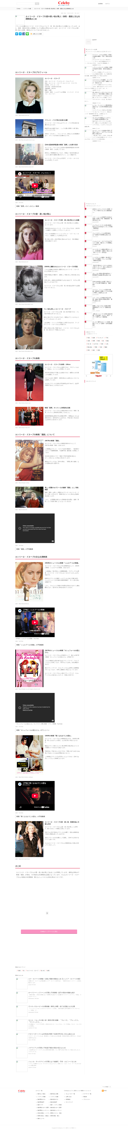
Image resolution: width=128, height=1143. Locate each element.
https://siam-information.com (26, 304)
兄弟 (101, 373)
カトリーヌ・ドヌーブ (32, 970)
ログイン (107, 3)
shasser (94, 129)
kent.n (29, 1039)
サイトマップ (69, 1102)
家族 (107, 367)
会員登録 (100, 3)
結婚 (94, 364)
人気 (107, 370)
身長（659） (64, 13)
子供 (107, 364)
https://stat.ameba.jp (24, 603)
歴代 (89, 376)
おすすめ (96, 370)
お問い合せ (68, 1096)
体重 (94, 367)
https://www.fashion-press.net (26, 167)
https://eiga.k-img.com (24, 427)
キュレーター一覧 (70, 1094)
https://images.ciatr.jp (24, 482)
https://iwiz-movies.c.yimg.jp (26, 777)
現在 (89, 364)
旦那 (102, 370)
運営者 (85, 1096)
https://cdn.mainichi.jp (24, 859)
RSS (105, 1090)
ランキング (100, 364)
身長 (48, 970)
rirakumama (31, 998)
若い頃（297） (71, 13)
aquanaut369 (95, 141)
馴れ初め (90, 373)
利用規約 (68, 1099)
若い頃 (42, 970)
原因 (99, 376)
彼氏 (94, 376)
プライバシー (86, 1099)
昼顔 (19, 970)
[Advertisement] (32, 52)
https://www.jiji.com (23, 262)
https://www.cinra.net (24, 115)
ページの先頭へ (105, 1086)
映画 (99, 367)
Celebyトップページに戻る (48, 931)
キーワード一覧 (87, 1094)
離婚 (106, 373)
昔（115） (77, 13)
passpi (29, 984)
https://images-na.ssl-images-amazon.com (29, 689)
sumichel (30, 1027)
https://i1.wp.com (23, 509)
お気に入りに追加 (37, 34)
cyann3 (30, 1067)
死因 (96, 373)
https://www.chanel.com (25, 403)
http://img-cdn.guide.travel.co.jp (26, 140)
